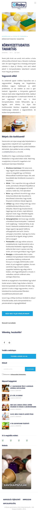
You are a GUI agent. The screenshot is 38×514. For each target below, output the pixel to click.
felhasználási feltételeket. (18, 374)
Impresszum (27, 499)
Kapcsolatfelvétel (9, 503)
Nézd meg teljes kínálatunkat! (17, 314)
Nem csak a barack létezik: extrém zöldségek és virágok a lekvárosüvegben (23, 406)
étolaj (28, 149)
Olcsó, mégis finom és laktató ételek (21, 414)
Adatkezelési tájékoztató (11, 499)
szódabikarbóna (8, 152)
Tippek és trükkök (19, 36)
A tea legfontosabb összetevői (19, 423)
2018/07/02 (4, 52)
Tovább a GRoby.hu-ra (19, 356)
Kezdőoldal (6, 36)
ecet (22, 149)
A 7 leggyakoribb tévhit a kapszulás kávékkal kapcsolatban (21, 387)
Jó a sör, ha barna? (16, 395)
